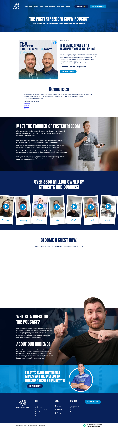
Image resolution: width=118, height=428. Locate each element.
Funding (41, 6)
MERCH (58, 6)
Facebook (26, 105)
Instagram (27, 103)
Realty (46, 6)
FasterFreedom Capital (41, 410)
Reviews (37, 416)
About (30, 6)
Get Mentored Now (98, 6)
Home (26, 6)
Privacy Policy (42, 425)
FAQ (71, 412)
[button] (63, 6)
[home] (18, 6)
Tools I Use (73, 408)
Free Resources (74, 406)
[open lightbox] (22, 207)
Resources (38, 414)
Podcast (37, 412)
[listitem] (23, 210)
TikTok (26, 108)
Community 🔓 (81, 6)
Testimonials (52, 6)
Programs (36, 6)
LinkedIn (26, 107)
